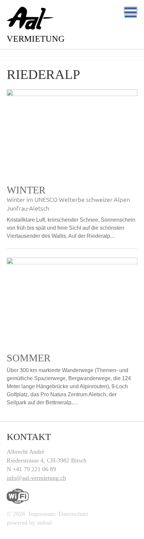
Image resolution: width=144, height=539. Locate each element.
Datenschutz (73, 513)
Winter (26, 189)
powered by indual (29, 522)
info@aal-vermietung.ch (36, 478)
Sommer (29, 357)
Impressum (41, 513)
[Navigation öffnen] (130, 11)
